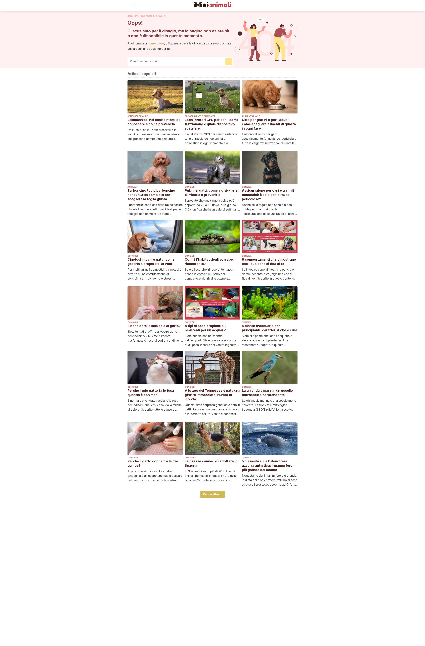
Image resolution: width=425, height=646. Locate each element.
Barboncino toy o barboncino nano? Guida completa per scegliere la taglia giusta (151, 194)
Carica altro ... (212, 494)
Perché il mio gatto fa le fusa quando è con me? (151, 393)
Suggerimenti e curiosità (200, 116)
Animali (132, 187)
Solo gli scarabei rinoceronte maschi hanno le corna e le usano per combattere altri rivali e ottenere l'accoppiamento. (209, 274)
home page (156, 43)
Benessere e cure (138, 116)
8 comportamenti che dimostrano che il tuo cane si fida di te (269, 261)
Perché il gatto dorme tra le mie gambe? (153, 463)
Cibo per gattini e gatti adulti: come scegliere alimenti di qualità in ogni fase (269, 124)
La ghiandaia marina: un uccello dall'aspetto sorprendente (267, 393)
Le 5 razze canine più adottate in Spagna (211, 463)
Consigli (190, 187)
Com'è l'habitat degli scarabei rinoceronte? (209, 261)
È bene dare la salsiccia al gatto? (154, 326)
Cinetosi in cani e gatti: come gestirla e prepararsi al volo (151, 261)
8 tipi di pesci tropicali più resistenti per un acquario (205, 328)
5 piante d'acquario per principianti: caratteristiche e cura (269, 328)
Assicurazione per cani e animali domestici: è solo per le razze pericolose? (268, 194)
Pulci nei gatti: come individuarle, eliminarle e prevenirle (211, 192)
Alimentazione (251, 116)
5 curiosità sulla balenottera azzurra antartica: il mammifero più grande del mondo (267, 465)
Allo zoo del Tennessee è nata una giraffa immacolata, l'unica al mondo (212, 395)
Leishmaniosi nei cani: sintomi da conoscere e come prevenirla (154, 122)
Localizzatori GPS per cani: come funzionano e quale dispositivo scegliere (211, 124)
